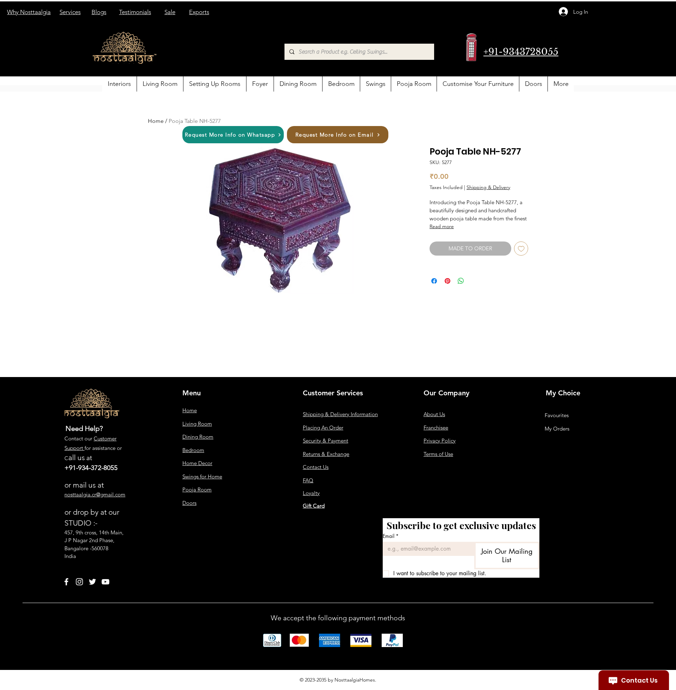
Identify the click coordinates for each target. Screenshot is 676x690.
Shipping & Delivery (488, 187)
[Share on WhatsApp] (461, 281)
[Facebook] (66, 581)
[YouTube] (105, 581)
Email (391, 536)
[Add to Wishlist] (521, 249)
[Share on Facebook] (434, 281)
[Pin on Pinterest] (447, 281)
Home (156, 121)
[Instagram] (79, 581)
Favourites (557, 415)
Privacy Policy (440, 440)
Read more (442, 226)
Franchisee (436, 427)
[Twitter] (92, 581)
